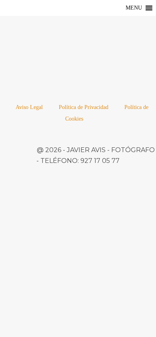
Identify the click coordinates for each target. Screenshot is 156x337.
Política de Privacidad (83, 107)
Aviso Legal (29, 107)
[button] (134, 8)
